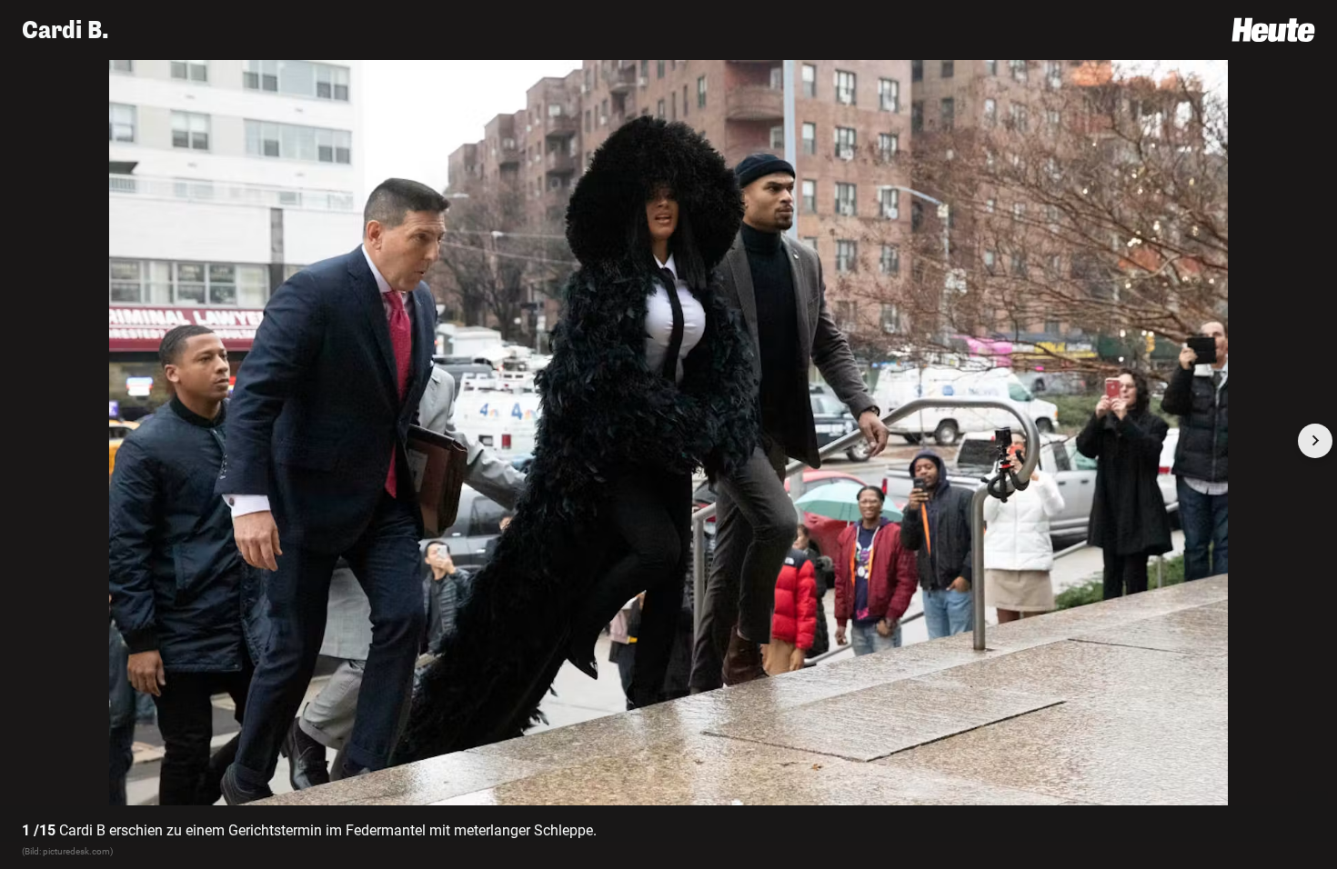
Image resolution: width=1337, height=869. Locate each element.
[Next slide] (1315, 441)
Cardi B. (65, 30)
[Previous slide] (22, 441)
